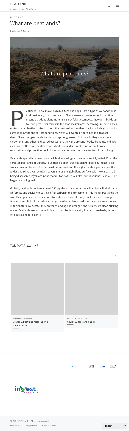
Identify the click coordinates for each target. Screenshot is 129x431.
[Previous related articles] (107, 254)
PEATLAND (23, 421)
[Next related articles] (115, 254)
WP (21, 426)
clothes (67, 176)
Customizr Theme (48, 426)
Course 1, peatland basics (81, 321)
